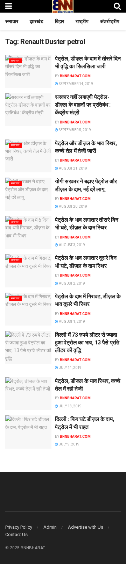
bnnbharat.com (75, 76)
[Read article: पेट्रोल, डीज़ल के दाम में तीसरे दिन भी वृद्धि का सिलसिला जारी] (28, 71)
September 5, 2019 (74, 130)
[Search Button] (117, 6)
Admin (50, 527)
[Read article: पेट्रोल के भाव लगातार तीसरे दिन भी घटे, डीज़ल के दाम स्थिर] (28, 232)
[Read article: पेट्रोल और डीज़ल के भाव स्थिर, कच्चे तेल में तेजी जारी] (28, 156)
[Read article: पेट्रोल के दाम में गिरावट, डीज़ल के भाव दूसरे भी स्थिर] (28, 309)
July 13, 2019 (70, 406)
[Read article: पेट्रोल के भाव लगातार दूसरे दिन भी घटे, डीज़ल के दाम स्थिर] (28, 270)
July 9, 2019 (68, 444)
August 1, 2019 (71, 321)
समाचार (11, 21)
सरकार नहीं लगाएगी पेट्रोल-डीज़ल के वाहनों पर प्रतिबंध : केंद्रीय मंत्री (83, 105)
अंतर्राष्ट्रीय (109, 21)
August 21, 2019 (72, 168)
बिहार (59, 21)
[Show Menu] (8, 6)
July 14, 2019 (70, 368)
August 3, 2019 (71, 245)
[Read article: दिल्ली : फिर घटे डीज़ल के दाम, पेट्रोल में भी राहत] (28, 431)
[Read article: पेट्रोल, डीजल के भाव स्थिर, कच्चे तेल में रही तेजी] (28, 393)
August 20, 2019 (72, 206)
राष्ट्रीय (82, 21)
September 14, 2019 (75, 84)
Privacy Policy (18, 527)
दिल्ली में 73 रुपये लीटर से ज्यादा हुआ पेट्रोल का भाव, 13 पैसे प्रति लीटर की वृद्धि (87, 342)
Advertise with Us (85, 527)
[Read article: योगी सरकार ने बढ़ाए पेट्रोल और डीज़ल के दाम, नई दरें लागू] (28, 194)
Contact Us (16, 534)
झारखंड (36, 21)
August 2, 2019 (71, 283)
